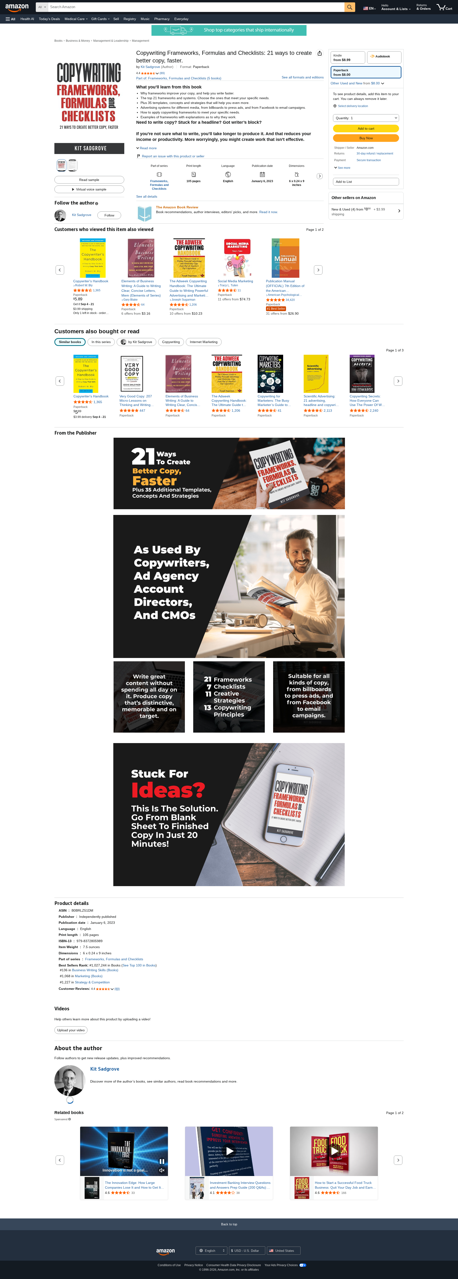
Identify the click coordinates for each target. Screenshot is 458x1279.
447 (142, 410)
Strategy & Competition (92, 982)
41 (279, 410)
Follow (109, 215)
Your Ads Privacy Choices (281, 1265)
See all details (146, 196)
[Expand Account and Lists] (410, 9)
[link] (93, 281)
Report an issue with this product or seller (173, 156)
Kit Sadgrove (150, 67)
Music (145, 19)
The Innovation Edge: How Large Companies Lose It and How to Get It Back (133, 1185)
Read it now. (268, 212)
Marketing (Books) (89, 976)
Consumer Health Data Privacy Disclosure (233, 1265)
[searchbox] (196, 7)
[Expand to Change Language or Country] (375, 9)
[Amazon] (17, 7)
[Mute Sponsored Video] (162, 1170)
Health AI (27, 19)
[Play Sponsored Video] (229, 1151)
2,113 (328, 410)
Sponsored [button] (61, 1119)
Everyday (181, 19)
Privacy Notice (193, 1265)
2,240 (374, 410)
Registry (130, 19)
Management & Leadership (111, 40)
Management (140, 40)
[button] (10, 19)
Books (58, 40)
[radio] (348, 57)
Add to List (344, 182)
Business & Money (78, 40)
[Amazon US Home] (165, 1252)
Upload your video (71, 1030)
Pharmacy (162, 19)
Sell (116, 19)
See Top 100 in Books (139, 965)
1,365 (98, 402)
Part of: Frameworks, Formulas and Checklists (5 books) (178, 78)
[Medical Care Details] (87, 19)
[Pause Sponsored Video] (162, 1161)
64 (187, 410)
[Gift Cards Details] (109, 19)
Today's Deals (49, 19)
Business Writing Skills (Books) (95, 970)
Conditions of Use (169, 1265)
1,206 (236, 410)
